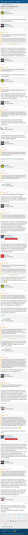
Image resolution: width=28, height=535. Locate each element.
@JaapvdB (11, 159)
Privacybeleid (4, 531)
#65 (26, 107)
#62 (26, 29)
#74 (26, 324)
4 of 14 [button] (13, 514)
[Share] (24, 17)
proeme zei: (4, 32)
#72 (26, 260)
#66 (26, 133)
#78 (26, 441)
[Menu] (2, 1)
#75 (26, 354)
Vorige (8, 514)
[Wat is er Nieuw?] (23, 1)
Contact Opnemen (5, 529)
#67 (26, 147)
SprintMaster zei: (5, 469)
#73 (26, 290)
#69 (26, 189)
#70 (26, 210)
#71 (26, 241)
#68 (26, 170)
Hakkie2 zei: (4, 87)
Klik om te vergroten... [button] (14, 44)
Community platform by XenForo (12, 533)
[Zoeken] (26, 1)
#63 (26, 64)
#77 (26, 412)
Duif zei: (3, 150)
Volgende (19, 514)
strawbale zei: (4, 213)
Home (12, 531)
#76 (26, 380)
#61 (26, 17)
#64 (26, 85)
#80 (26, 503)
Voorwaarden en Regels (15, 529)
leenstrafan (4, 8)
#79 (26, 466)
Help (9, 531)
